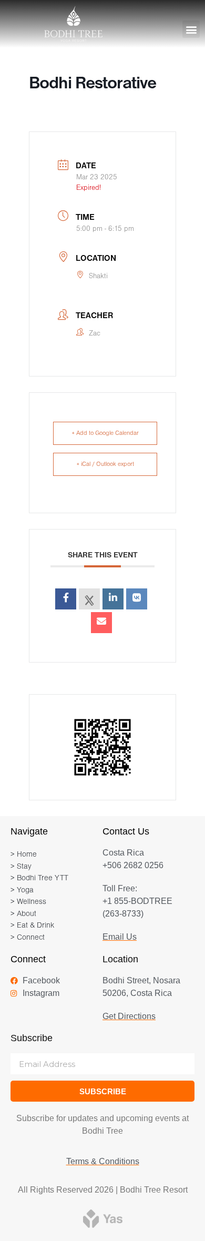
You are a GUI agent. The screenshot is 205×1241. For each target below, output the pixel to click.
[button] (191, 29)
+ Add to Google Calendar (105, 433)
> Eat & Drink (32, 925)
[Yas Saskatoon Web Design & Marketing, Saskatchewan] (102, 1218)
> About (23, 914)
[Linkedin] (113, 598)
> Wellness (28, 902)
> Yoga (22, 890)
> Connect (28, 937)
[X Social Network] (89, 598)
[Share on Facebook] (65, 598)
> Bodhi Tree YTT (39, 878)
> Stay (21, 866)
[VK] (136, 598)
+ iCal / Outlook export (105, 464)
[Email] (101, 622)
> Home (24, 854)
